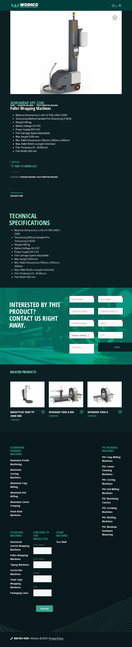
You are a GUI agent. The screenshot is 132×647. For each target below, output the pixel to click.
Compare (14, 162)
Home (12, 105)
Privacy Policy (56, 638)
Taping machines (19, 564)
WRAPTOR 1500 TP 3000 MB (22, 413)
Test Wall (61, 542)
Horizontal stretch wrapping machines (20, 545)
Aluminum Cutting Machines (15, 473)
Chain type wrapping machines (16, 583)
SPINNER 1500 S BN (61, 412)
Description (16, 195)
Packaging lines (19, 593)
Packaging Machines (26, 105)
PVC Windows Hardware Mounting (109, 530)
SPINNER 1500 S (97, 412)
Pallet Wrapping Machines (47, 105)
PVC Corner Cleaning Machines (108, 470)
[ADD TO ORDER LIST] (43, 412)
